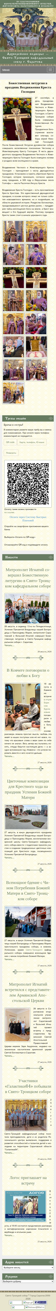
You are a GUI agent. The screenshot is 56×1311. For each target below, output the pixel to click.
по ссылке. (9, 512)
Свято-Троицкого (34, 949)
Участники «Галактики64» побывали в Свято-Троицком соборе (28, 1086)
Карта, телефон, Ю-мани (32, 442)
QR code (10, 442)
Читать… (9, 645)
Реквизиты (11, 452)
